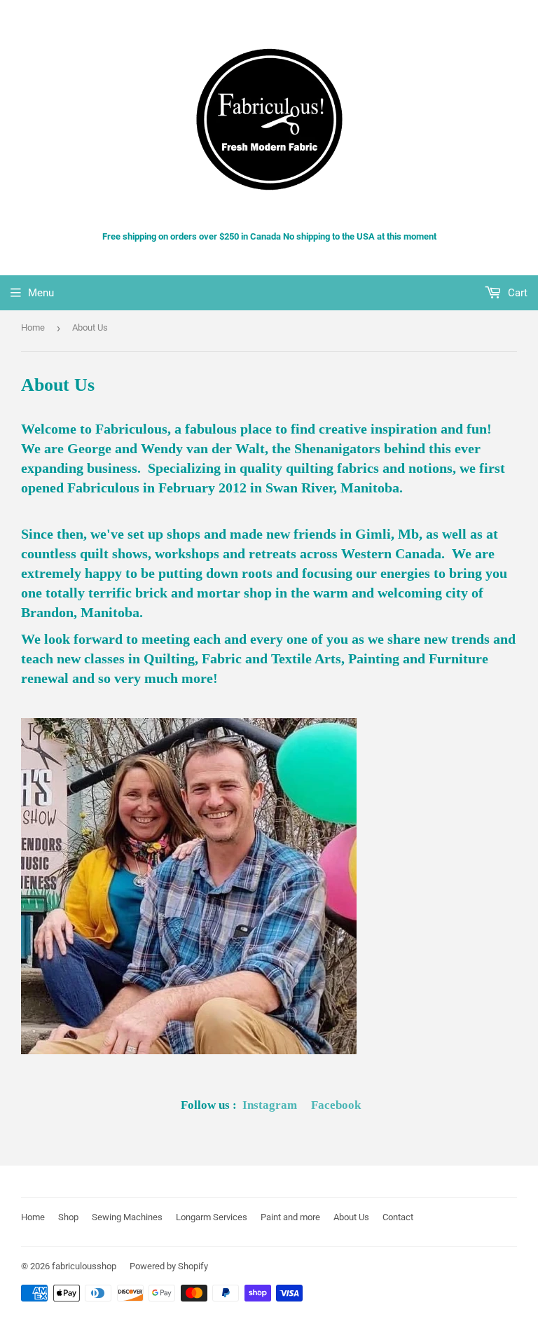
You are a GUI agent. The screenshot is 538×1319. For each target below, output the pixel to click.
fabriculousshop (84, 1266)
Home (33, 327)
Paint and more (290, 1217)
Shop (68, 1217)
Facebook (336, 1105)
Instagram (269, 1105)
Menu (41, 292)
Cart (516, 292)
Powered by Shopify (169, 1266)
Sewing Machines (127, 1217)
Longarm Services (211, 1217)
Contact (397, 1217)
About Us (351, 1217)
